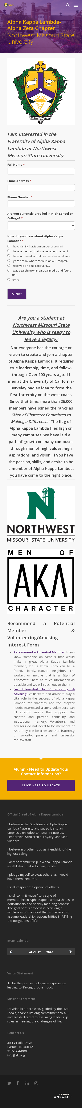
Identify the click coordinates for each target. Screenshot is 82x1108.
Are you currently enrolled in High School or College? (40, 216)
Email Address (19, 181)
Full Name (16, 164)
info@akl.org (16, 1055)
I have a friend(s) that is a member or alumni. (40, 251)
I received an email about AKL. (30, 266)
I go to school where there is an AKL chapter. (39, 261)
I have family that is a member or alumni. (37, 246)
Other (15, 280)
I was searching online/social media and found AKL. (41, 273)
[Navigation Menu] (76, 5)
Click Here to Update (41, 785)
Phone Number (19, 197)
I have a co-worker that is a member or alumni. (41, 256)
